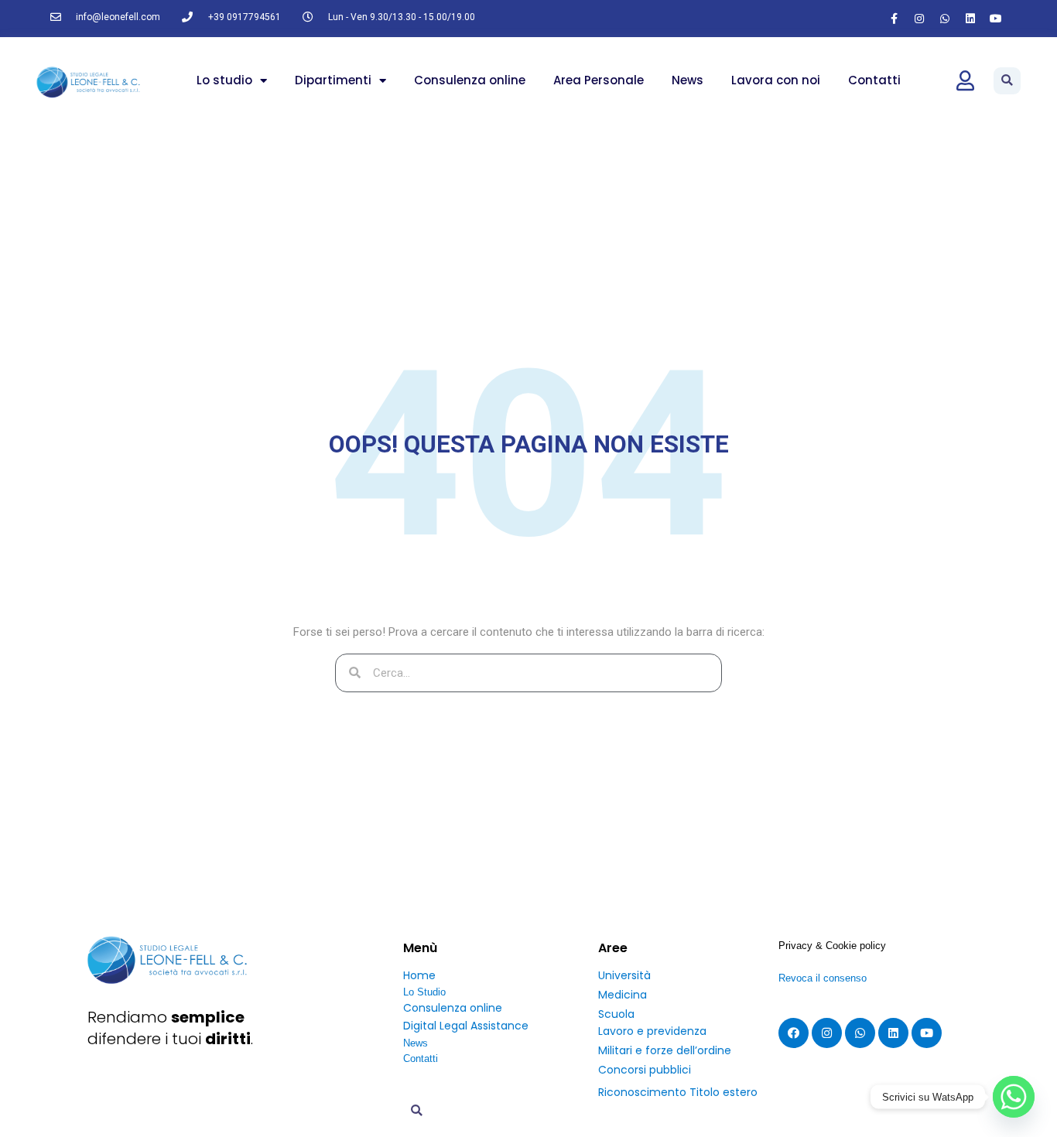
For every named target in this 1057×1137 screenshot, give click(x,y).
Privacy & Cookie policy (832, 945)
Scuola (616, 1014)
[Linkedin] (970, 18)
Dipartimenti (333, 80)
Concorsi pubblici (644, 1069)
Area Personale (598, 80)
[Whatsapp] (945, 18)
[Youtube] (996, 18)
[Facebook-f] (894, 18)
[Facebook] (793, 1033)
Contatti (874, 80)
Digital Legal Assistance (465, 1025)
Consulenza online (469, 80)
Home (419, 975)
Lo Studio (424, 992)
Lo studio (224, 80)
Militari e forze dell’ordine (664, 1050)
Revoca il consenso (822, 978)
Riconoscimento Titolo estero (678, 1092)
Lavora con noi (775, 80)
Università (624, 975)
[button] (1007, 80)
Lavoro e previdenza (652, 1031)
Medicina (622, 994)
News (687, 80)
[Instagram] (919, 18)
